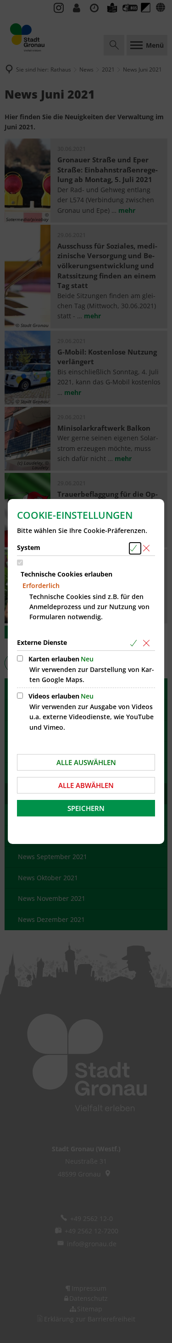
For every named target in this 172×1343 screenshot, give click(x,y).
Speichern (86, 808)
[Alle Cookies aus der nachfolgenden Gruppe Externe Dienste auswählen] (135, 643)
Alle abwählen (86, 785)
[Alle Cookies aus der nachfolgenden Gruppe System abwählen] (148, 548)
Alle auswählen (86, 762)
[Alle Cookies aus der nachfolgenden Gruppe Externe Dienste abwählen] (148, 643)
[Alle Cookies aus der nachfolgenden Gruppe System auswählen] (135, 548)
